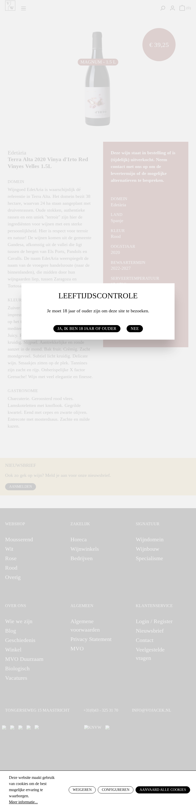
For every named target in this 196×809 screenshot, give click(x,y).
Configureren (115, 790)
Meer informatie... (23, 802)
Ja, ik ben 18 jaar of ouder (86, 328)
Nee (135, 328)
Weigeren (82, 790)
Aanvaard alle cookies (163, 790)
